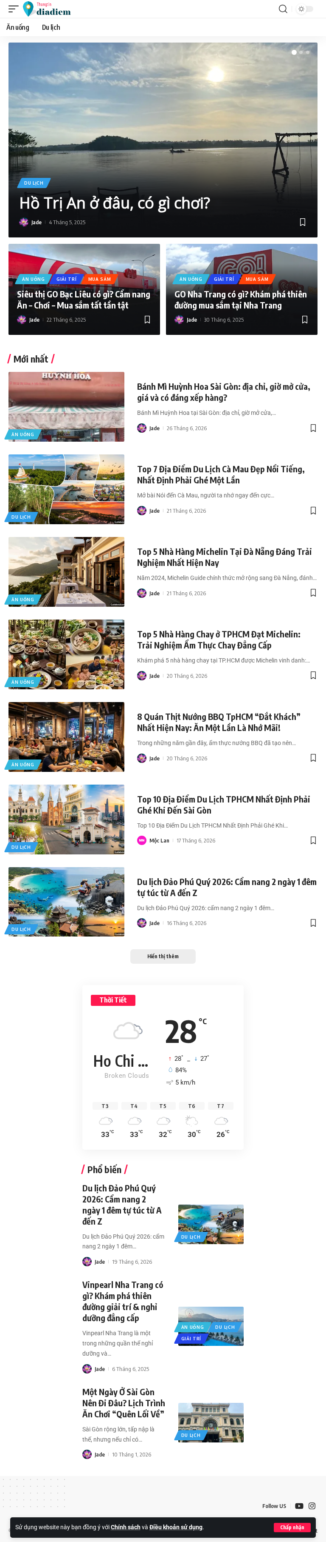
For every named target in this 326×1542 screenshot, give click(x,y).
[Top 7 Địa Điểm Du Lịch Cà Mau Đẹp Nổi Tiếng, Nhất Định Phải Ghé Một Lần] (66, 489)
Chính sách (126, 1527)
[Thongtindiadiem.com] (51, 9)
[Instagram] (312, 1506)
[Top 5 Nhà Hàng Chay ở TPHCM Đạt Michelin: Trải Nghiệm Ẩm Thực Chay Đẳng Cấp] (66, 654)
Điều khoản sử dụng (175, 1527)
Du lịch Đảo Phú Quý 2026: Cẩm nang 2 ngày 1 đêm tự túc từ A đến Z (122, 1204)
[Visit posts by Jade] (23, 222)
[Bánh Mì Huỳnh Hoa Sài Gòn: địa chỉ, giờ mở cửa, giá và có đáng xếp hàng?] (66, 407)
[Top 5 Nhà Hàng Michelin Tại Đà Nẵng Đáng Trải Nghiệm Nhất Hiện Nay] (66, 572)
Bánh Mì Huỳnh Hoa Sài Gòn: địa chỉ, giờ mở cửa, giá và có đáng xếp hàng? (223, 392)
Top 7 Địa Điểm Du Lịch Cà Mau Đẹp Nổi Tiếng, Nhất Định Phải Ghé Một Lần (221, 474)
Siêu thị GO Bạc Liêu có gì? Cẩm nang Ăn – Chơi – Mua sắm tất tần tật (83, 299)
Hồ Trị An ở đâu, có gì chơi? (114, 202)
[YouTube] (299, 1506)
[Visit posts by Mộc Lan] (141, 840)
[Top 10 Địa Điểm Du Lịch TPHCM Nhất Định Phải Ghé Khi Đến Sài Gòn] (66, 819)
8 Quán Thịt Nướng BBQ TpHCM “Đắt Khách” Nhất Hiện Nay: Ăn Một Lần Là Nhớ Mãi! (219, 722)
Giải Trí (66, 279)
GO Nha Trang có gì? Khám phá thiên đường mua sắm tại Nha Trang (240, 299)
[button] (292, 1527)
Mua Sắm (99, 279)
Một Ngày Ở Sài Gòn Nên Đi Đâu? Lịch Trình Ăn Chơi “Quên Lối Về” (123, 1402)
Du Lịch (34, 183)
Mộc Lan (159, 840)
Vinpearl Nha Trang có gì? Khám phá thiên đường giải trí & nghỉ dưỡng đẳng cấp (122, 1301)
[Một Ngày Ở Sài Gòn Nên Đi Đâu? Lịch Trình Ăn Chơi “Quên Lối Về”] (211, 1422)
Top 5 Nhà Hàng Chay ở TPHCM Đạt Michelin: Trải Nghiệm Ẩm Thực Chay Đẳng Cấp (219, 639)
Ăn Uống (33, 279)
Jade (36, 222)
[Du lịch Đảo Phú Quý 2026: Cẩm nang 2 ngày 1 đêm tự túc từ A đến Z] (66, 902)
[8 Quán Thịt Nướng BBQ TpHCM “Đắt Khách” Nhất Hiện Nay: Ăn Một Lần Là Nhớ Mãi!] (66, 737)
